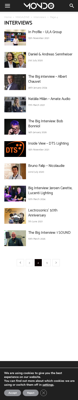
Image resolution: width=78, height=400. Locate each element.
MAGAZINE (22, 17)
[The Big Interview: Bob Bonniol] (15, 127)
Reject (30, 393)
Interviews (40, 17)
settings (48, 385)
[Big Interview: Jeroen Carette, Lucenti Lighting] (15, 194)
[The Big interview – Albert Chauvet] (15, 82)
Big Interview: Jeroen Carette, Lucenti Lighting (50, 190)
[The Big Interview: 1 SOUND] (15, 238)
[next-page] (56, 262)
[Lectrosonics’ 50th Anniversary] (15, 216)
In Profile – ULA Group (45, 32)
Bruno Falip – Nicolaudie (46, 166)
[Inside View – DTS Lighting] (15, 149)
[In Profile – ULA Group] (15, 37)
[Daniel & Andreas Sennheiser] (15, 60)
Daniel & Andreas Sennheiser (50, 54)
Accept (12, 393)
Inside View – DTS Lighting (48, 143)
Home (7, 17)
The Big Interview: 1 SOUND (49, 233)
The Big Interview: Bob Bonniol (45, 123)
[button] (7, 6)
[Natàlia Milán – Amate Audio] (15, 104)
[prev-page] (20, 262)
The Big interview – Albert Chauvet (47, 79)
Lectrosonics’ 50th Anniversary (42, 212)
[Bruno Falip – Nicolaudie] (15, 171)
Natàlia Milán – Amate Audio (49, 99)
